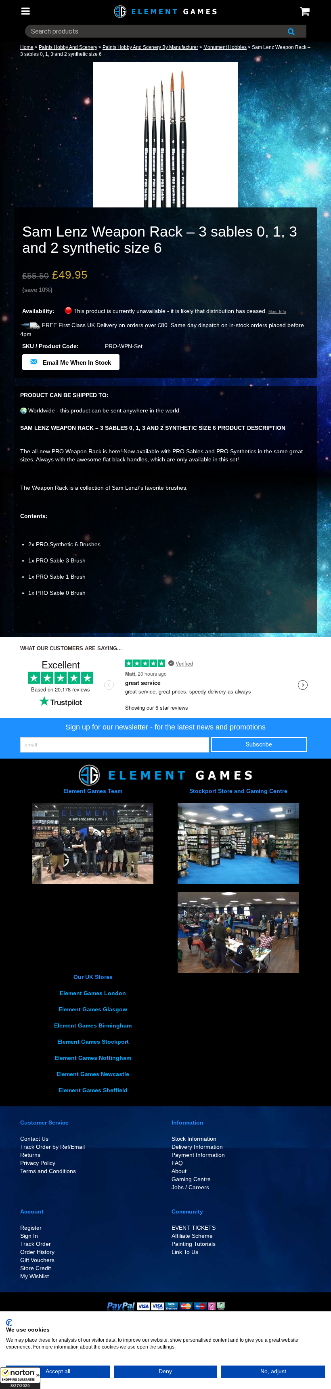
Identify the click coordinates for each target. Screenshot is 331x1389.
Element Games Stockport (93, 1041)
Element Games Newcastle (93, 1074)
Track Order (35, 1244)
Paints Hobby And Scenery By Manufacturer (150, 47)
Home (27, 47)
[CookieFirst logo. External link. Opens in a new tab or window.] (9, 1322)
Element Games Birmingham (93, 1025)
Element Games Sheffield (93, 1090)
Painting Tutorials (194, 1244)
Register (31, 1227)
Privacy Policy (37, 1163)
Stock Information (194, 1138)
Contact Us (34, 1138)
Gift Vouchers (37, 1260)
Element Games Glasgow (93, 1009)
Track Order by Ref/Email (52, 1147)
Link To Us (185, 1252)
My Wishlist (34, 1276)
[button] (20, 1378)
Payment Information (198, 1155)
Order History (37, 1252)
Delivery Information (197, 1147)
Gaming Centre (191, 1179)
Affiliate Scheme (192, 1236)
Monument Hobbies (225, 47)
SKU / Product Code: (50, 346)
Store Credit (35, 1268)
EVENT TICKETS (194, 1227)
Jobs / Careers (190, 1187)
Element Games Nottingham (92, 1058)
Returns (30, 1155)
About (179, 1171)
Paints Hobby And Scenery (68, 47)
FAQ (177, 1163)
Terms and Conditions (48, 1171)
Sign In (29, 1236)
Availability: (38, 311)
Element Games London (93, 993)
